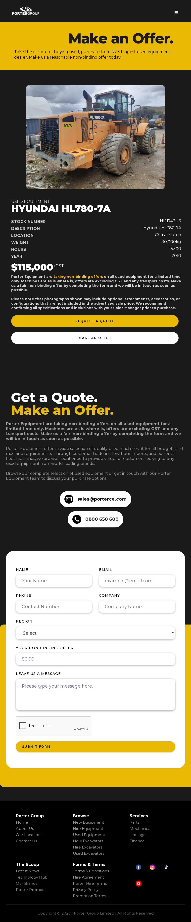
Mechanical (140, 828)
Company (109, 595)
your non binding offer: (45, 648)
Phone (23, 595)
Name (22, 569)
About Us (25, 828)
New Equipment (88, 822)
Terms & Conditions (91, 871)
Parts (134, 822)
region (24, 621)
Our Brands (26, 883)
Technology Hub (32, 877)
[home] (25, 10)
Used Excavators (88, 853)
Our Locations (29, 835)
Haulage (138, 835)
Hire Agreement (88, 877)
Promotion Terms (89, 896)
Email (105, 569)
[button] (177, 11)
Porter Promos (30, 889)
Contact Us (26, 841)
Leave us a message (38, 673)
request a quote (94, 321)
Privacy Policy (85, 889)
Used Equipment (89, 835)
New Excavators (88, 841)
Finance (137, 841)
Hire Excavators (87, 847)
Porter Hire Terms (90, 883)
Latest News (27, 871)
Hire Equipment (88, 828)
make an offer (95, 338)
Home (22, 822)
